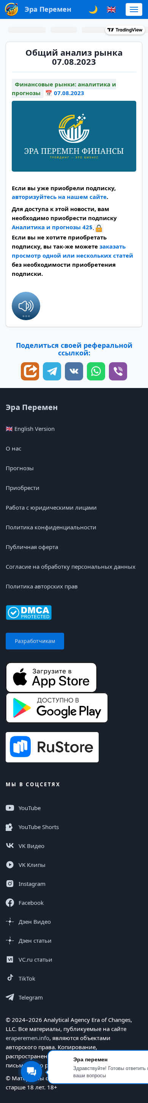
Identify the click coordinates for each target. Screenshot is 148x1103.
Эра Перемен (32, 407)
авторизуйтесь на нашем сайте (59, 196)
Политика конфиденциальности (51, 527)
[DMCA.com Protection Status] (29, 612)
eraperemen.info (27, 1038)
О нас (13, 448)
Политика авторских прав (42, 586)
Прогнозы (20, 468)
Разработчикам (35, 641)
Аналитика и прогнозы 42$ (52, 227)
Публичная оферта (32, 547)
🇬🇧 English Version (30, 428)
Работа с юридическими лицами (51, 507)
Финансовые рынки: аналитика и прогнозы (64, 88)
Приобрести (22, 487)
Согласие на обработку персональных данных (70, 566)
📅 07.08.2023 (64, 93)
